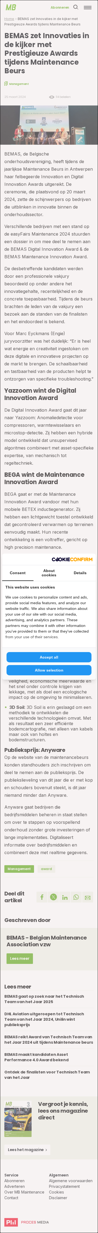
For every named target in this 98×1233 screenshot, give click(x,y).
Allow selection (49, 670)
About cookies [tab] (49, 572)
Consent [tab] (18, 573)
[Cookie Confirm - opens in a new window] (72, 559)
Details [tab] (80, 573)
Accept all (49, 657)
